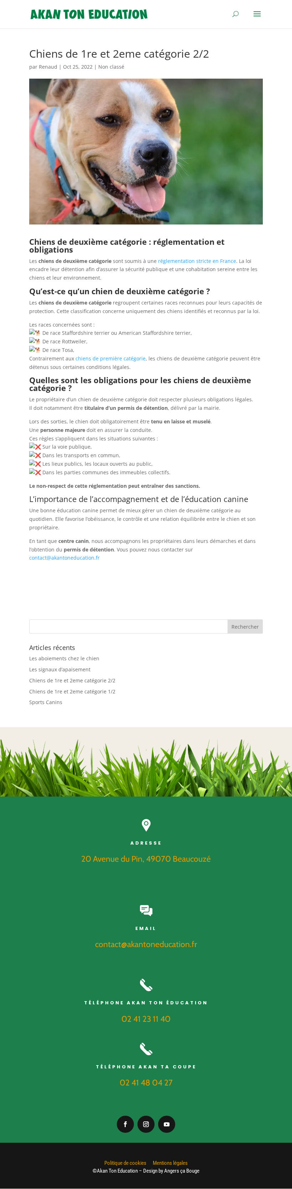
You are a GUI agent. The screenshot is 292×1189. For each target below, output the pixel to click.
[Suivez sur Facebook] (125, 1124)
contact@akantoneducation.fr (64, 557)
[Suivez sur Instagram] (146, 1124)
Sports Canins (45, 702)
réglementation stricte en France (197, 261)
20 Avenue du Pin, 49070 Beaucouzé (146, 859)
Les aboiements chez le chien (64, 658)
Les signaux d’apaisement (59, 669)
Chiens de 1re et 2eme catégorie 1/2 (72, 691)
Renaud (48, 66)
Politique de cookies (125, 1163)
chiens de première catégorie (110, 358)
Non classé (111, 66)
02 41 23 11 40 (146, 1019)
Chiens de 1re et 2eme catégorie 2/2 (72, 680)
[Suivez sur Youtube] (166, 1124)
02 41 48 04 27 (146, 1083)
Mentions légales (170, 1163)
